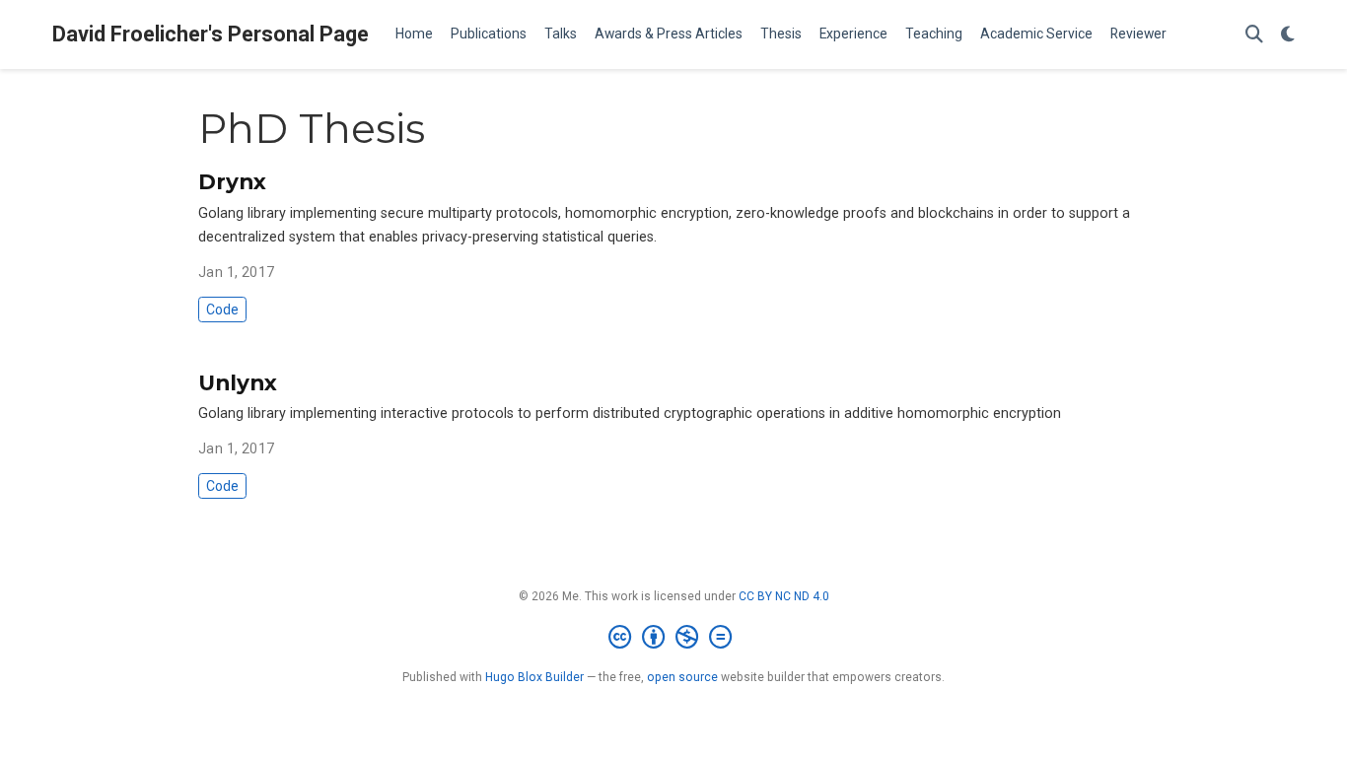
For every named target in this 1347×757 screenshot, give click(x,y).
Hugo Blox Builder (534, 677)
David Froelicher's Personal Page (210, 34)
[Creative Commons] (674, 638)
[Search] (1254, 35)
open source (682, 677)
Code (222, 309)
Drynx (232, 181)
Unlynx (237, 382)
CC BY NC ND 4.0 (784, 596)
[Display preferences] (1288, 35)
